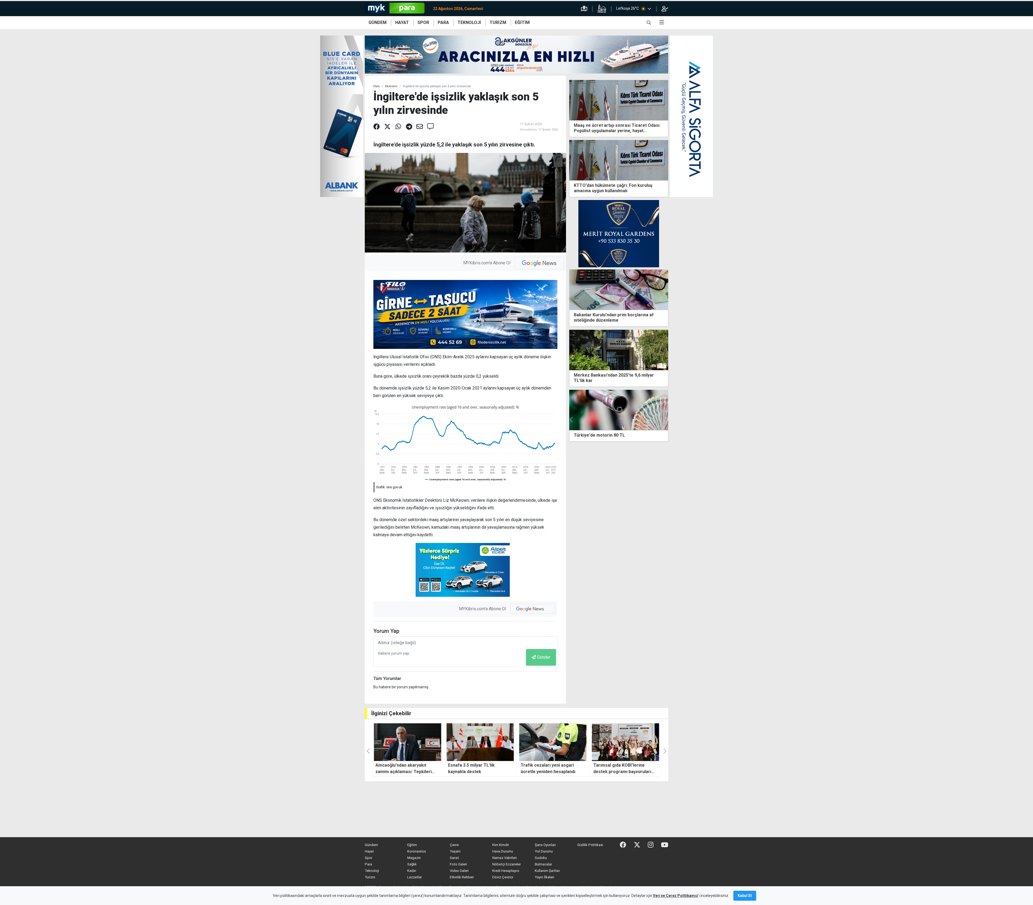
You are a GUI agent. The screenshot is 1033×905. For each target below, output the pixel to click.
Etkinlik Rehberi (462, 877)
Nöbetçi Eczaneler (506, 864)
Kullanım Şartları (547, 871)
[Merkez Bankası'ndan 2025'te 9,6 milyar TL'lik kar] (618, 349)
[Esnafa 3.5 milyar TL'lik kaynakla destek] (407, 742)
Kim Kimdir (500, 845)
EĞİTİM (522, 22)
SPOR (423, 22)
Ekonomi (391, 86)
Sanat (454, 858)
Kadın (411, 871)
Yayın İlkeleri (544, 877)
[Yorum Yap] (430, 127)
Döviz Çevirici (502, 877)
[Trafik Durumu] (584, 8)
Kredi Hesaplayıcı (505, 871)
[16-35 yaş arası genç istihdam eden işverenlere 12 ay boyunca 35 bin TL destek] (580, 410)
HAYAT (402, 22)
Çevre (454, 845)
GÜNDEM (378, 22)
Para (376, 86)
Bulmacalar (543, 864)
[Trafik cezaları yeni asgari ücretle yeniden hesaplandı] (480, 742)
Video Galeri (459, 871)
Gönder (543, 657)
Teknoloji (372, 871)
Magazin (414, 858)
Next (666, 419)
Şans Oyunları (545, 845)
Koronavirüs (416, 851)
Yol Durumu (544, 851)
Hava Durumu (502, 851)
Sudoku (541, 858)
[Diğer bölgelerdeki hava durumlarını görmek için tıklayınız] (649, 8)
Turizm (370, 877)
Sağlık (412, 864)
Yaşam (455, 851)
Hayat (369, 851)
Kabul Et (745, 895)
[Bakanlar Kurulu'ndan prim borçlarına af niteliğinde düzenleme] (618, 289)
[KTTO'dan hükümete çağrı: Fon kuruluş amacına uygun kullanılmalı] (618, 159)
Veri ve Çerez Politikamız (675, 895)
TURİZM (498, 22)
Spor (368, 858)
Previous (571, 419)
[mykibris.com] (397, 8)
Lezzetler (414, 877)
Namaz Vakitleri (504, 858)
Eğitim (412, 845)
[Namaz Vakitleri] (601, 8)
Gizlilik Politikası (590, 845)
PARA (443, 22)
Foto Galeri (458, 864)
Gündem (371, 845)
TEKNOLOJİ (469, 22)
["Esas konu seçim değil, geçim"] (625, 742)
